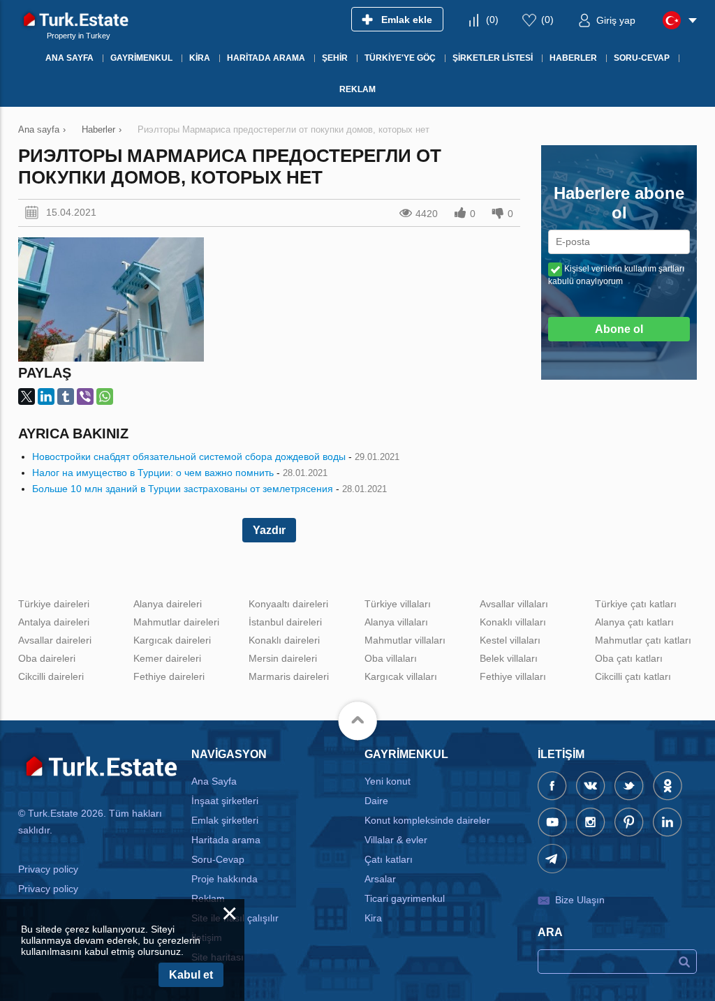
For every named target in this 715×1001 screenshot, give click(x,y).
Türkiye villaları (397, 603)
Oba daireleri (46, 658)
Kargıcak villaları (400, 676)
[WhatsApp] (104, 396)
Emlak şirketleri (224, 820)
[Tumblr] (65, 396)
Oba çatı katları (629, 658)
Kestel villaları (510, 640)
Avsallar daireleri (54, 640)
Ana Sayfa (214, 781)
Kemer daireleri (167, 658)
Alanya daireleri (167, 603)
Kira (373, 918)
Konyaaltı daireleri (288, 603)
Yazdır (269, 530)
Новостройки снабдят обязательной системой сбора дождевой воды (189, 456)
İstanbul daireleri (285, 622)
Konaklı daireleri (284, 640)
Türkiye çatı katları (636, 603)
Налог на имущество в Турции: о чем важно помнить (153, 472)
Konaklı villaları (513, 622)
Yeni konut (387, 781)
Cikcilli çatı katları (633, 676)
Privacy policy (48, 869)
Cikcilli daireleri (51, 676)
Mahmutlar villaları (404, 640)
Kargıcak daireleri (172, 640)
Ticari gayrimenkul (404, 898)
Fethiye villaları (513, 676)
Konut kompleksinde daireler (427, 820)
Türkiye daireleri (53, 603)
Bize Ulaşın (580, 899)
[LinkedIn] (46, 396)
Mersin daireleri (283, 658)
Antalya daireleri (53, 622)
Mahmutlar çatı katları (643, 640)
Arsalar (380, 878)
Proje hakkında (224, 878)
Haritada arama (225, 839)
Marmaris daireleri (289, 676)
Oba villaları (390, 658)
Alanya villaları (396, 622)
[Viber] (85, 396)
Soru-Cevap (217, 859)
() (492, 19)
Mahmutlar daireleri (176, 622)
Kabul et (191, 975)
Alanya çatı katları (634, 622)
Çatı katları (388, 859)
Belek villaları (509, 658)
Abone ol (619, 329)
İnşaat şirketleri (224, 800)
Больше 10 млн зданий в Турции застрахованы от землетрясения (182, 488)
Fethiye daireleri (169, 676)
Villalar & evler (395, 839)
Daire (376, 800)
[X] (26, 396)
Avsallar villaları (514, 603)
